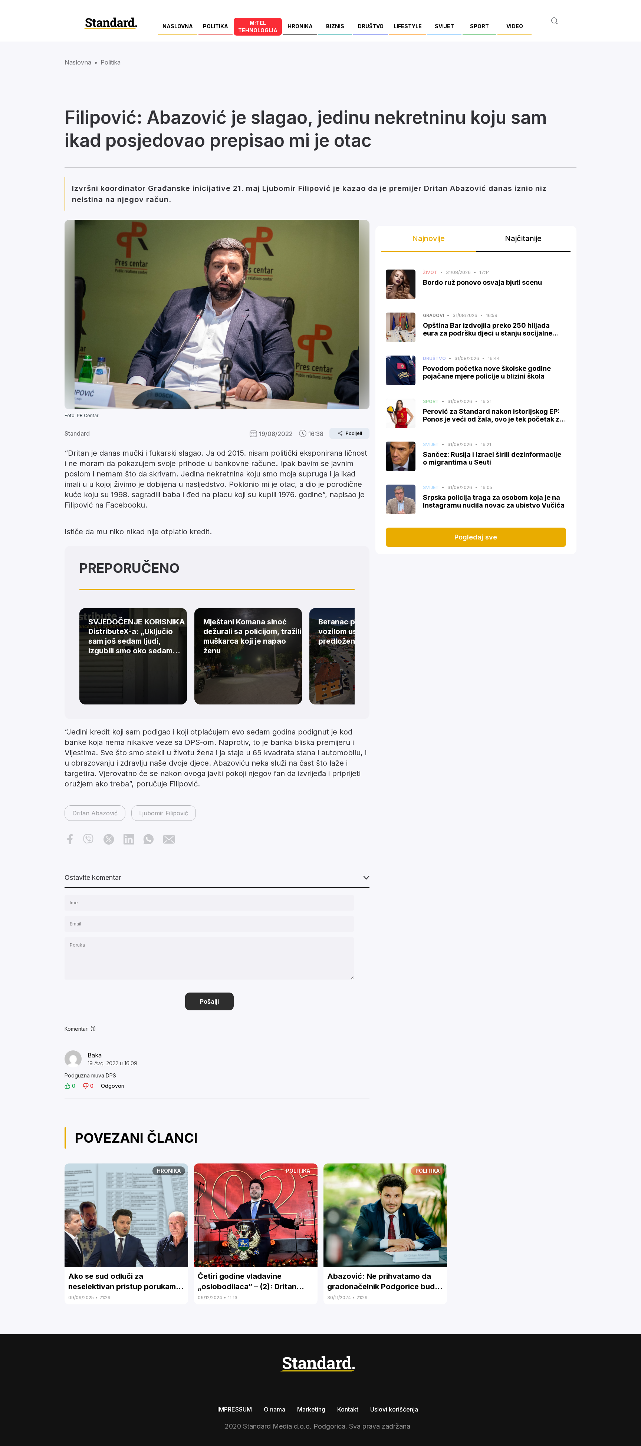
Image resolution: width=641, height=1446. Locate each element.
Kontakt (347, 1409)
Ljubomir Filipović (163, 813)
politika (111, 62)
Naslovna (78, 62)
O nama (274, 1409)
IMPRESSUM (234, 1409)
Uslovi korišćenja (394, 1409)
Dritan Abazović (95, 813)
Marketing (311, 1409)
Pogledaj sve (475, 537)
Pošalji (209, 1001)
